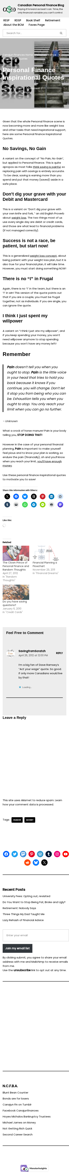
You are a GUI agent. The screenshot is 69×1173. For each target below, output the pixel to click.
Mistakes (17, 92)
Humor (6, 92)
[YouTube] (65, 854)
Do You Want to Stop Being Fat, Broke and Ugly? (34, 902)
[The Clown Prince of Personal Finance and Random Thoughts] (16, 553)
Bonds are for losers (16, 1098)
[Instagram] (57, 854)
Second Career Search (18, 1134)
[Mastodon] (23, 854)
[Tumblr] (48, 854)
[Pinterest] (31, 854)
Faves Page (37, 25)
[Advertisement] (34, 1027)
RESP (6, 20)
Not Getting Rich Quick (17, 1128)
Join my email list (17, 948)
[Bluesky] (36, 862)
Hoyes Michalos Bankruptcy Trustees (27, 1116)
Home (29, 55)
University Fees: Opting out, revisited (26, 896)
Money (27, 92)
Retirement (52, 20)
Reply (59, 653)
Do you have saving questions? (15, 603)
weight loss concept (43, 256)
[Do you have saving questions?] (16, 592)
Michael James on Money (19, 1122)
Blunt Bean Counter (15, 1092)
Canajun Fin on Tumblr (17, 1104)
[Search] (61, 33)
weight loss (19, 218)
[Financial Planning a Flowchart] (46, 553)
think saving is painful (47, 167)
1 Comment (33, 88)
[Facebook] (6, 854)
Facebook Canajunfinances (21, 1110)
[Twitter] (15, 854)
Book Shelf (33, 20)
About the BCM (13, 25)
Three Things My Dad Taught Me (24, 914)
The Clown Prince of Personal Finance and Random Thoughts (16, 566)
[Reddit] (27, 862)
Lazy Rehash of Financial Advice (23, 920)
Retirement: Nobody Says (19, 908)
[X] (44, 862)
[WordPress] (40, 854)
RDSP (18, 20)
